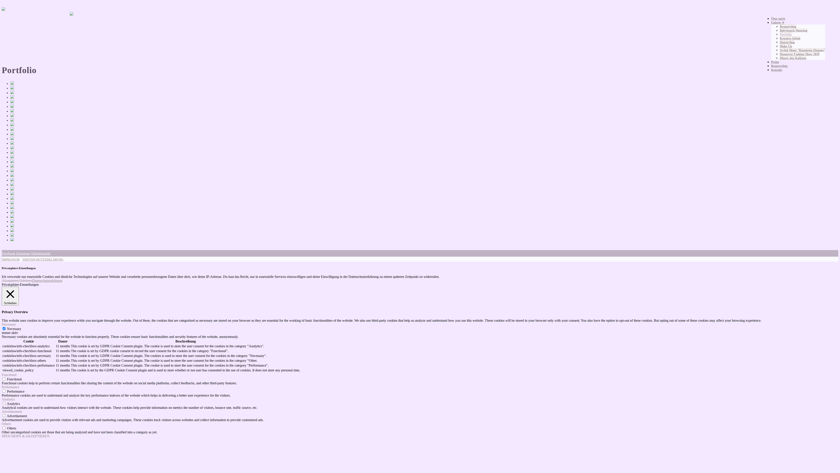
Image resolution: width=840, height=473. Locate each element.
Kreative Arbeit (790, 38)
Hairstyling (787, 42)
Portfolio (786, 34)
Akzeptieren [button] (10, 280)
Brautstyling (788, 26)
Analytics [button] (8, 399)
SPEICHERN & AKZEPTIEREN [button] (26, 436)
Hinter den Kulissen (793, 58)
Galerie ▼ (778, 22)
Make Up (786, 46)
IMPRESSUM (10, 259)
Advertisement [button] (12, 411)
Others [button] (6, 424)
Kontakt (776, 70)
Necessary (14, 329)
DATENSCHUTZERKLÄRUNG (43, 259)
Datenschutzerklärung (47, 280)
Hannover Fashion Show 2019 (799, 54)
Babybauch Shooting (793, 30)
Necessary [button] (9, 324)
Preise (775, 62)
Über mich (778, 18)
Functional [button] (9, 375)
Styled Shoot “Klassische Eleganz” (802, 50)
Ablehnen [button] (25, 280)
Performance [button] (10, 387)
